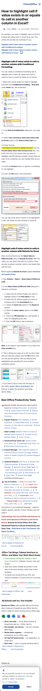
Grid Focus (23, 462)
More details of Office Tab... (13, 591)
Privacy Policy (12, 682)
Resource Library (20, 467)
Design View (34, 462)
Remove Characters (11, 484)
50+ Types (31, 484)
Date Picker (9, 470)
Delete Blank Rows (22, 422)
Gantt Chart (9, 487)
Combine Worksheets (25, 470)
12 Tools (23, 482)
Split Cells (13, 504)
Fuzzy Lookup (24, 437)
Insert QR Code (22, 493)
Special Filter (23, 475)
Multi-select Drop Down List (16, 446)
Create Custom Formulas (20, 411)
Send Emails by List (32, 473)
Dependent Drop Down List (29, 443)
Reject (29, 687)
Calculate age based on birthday (17, 490)
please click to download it (20, 386)
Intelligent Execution (19, 408)
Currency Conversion (27, 498)
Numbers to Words (12, 498)
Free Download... (17, 546)
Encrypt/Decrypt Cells (13, 473)
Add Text (32, 482)
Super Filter (10, 475)
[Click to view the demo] (20, 53)
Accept (10, 687)
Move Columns (18, 453)
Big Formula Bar (12, 464)
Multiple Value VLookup (13, 434)
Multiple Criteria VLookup (25, 432)
